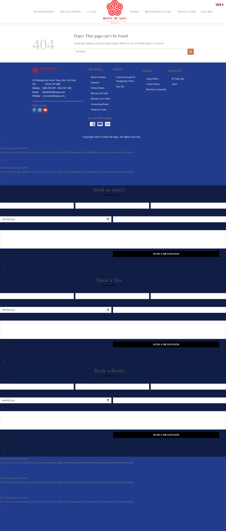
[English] (218, 4)
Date (2, 213)
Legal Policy (152, 78)
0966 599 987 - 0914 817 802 (56, 88)
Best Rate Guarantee (156, 89)
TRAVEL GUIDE (187, 11)
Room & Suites (98, 77)
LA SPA (91, 11)
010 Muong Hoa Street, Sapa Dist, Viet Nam (54, 80)
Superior (95, 82)
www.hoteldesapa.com (54, 96)
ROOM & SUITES (44, 11)
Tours (174, 84)
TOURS (134, 11)
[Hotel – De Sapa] (113, 11)
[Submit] (191, 52)
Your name (5, 199)
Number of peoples (122, 213)
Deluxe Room (98, 88)
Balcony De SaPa (99, 93)
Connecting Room (100, 104)
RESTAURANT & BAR (158, 11)
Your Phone (80, 199)
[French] (222, 4)
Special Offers (70, 11)
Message (4, 227)
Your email (156, 199)
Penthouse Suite (98, 109)
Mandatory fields (8, 255)
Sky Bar (120, 86)
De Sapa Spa (178, 78)
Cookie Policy (153, 84)
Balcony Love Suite (100, 98)
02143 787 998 (52, 84)
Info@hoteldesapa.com (53, 92)
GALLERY (207, 11)
